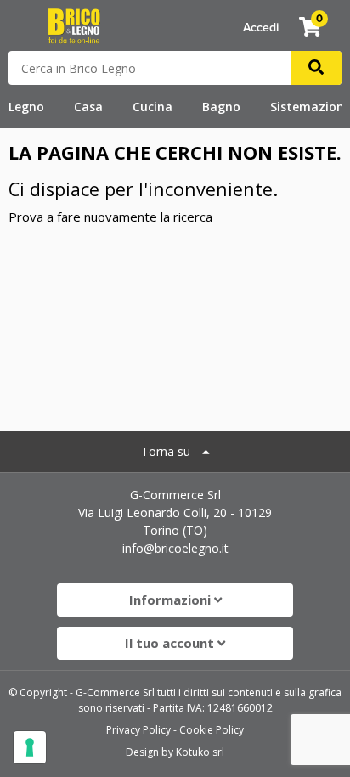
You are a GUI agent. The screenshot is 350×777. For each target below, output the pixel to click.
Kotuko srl (200, 752)
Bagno (221, 107)
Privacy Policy (138, 730)
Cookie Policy (211, 730)
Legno (26, 107)
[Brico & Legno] (74, 24)
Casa (88, 107)
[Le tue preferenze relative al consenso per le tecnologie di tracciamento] (30, 747)
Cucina (152, 107)
